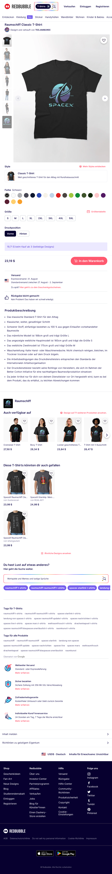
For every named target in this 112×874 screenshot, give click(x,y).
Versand (62, 773)
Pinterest (92, 813)
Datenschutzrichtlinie (20, 838)
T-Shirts (17, 608)
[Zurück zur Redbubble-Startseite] (18, 6)
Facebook (92, 786)
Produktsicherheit (68, 797)
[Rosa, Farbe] (96, 195)
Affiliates (34, 788)
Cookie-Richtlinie (76, 838)
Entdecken (8, 17)
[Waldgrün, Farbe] (90, 195)
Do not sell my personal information (49, 838)
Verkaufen (35, 793)
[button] (7, 40)
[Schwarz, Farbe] (7, 195)
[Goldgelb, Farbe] (20, 201)
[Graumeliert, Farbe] (20, 195)
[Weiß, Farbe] (13, 195)
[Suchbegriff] (54, 6)
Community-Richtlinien (65, 790)
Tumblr (91, 804)
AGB (6, 838)
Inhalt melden (9, 734)
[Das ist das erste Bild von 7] (18, 98)
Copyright (64, 802)
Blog (6, 788)
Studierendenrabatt (14, 793)
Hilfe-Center (65, 783)
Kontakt (62, 807)
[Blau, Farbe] (39, 195)
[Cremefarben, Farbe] (45, 195)
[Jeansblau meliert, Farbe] (26, 195)
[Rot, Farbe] (58, 195)
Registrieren (10, 803)
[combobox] (46, 6)
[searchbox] (56, 579)
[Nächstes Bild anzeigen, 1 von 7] (105, 98)
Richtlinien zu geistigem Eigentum (21, 742)
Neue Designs (11, 783)
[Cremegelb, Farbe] (13, 201)
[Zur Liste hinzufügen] (103, 40)
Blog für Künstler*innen (37, 805)
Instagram (92, 777)
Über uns (34, 773)
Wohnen (80, 17)
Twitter (91, 795)
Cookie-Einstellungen (65, 813)
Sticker (39, 17)
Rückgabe (63, 778)
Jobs (32, 798)
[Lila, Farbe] (103, 195)
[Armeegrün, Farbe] (84, 195)
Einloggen (9, 798)
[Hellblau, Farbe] (52, 195)
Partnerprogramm (39, 783)
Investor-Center (38, 778)
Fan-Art (8, 778)
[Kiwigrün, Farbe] (71, 195)
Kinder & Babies (95, 17)
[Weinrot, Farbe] (7, 201)
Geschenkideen (12, 773)
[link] (16, 587)
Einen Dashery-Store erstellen (37, 814)
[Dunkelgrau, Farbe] (64, 195)
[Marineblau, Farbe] (32, 195)
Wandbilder (67, 17)
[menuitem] (8, 17)
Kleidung (24, 17)
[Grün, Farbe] (77, 195)
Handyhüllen (52, 17)
